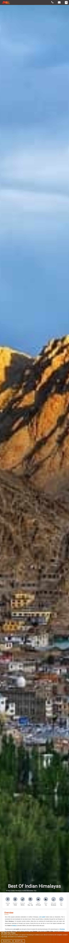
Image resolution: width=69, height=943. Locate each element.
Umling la (14, 925)
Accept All (19, 941)
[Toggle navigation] (66, 2)
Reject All (7, 941)
